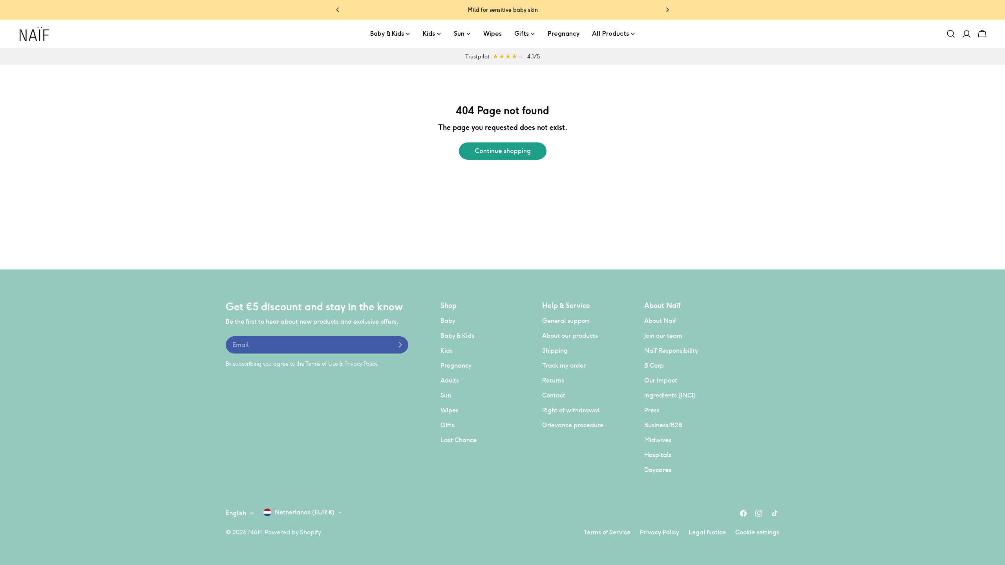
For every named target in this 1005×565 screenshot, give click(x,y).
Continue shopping (503, 151)
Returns (553, 380)
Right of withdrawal (570, 410)
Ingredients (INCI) (670, 395)
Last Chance (458, 440)
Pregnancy (455, 365)
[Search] (951, 34)
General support (566, 321)
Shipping (555, 350)
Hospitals (657, 455)
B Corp (654, 365)
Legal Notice (707, 532)
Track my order (564, 365)
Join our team (663, 336)
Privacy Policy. (361, 363)
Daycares (657, 470)
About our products (570, 336)
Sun (445, 395)
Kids (446, 350)
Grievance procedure (572, 425)
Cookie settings (757, 532)
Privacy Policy (659, 532)
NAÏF (255, 532)
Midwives (657, 440)
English (236, 513)
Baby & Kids (457, 336)
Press (652, 410)
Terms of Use (321, 363)
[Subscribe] (400, 344)
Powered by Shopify (293, 532)
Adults (449, 380)
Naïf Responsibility (671, 350)
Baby (447, 321)
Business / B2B (663, 425)
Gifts (447, 425)
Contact (553, 395)
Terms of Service (606, 532)
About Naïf (660, 321)
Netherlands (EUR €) (304, 512)
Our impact (660, 380)
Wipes (449, 410)
